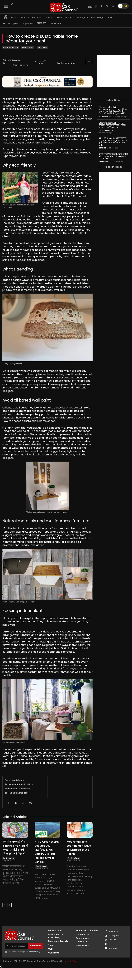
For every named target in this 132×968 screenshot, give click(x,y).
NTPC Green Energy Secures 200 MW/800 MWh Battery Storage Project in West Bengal (47, 852)
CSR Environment (10, 47)
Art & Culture (73, 858)
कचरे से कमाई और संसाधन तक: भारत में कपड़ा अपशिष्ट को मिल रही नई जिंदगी (15, 848)
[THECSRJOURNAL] (64, 7)
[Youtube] (106, 948)
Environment (8, 858)
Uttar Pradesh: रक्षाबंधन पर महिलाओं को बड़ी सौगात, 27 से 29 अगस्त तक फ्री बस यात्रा (113, 125)
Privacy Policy (34, 951)
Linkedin (112, 940)
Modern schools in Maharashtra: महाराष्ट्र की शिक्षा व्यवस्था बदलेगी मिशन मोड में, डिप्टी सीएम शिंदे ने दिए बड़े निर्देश (113, 110)
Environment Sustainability (19, 784)
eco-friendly (18, 780)
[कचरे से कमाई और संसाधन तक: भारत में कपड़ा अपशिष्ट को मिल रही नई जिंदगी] (15, 830)
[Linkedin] (113, 6)
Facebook (113, 931)
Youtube (113, 948)
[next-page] (10, 905)
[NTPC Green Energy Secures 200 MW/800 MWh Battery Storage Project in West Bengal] (47, 830)
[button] (12, 4)
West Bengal (41, 866)
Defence (102, 148)
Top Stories (42, 47)
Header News (27, 47)
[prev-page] (4, 905)
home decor (11, 788)
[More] (89, 62)
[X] (15, 803)
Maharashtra (105, 117)
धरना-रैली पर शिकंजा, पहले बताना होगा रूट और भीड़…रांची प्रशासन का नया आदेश (113, 156)
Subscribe (35, 945)
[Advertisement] (113, 71)
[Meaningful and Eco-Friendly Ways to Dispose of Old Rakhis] (80, 830)
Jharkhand (104, 161)
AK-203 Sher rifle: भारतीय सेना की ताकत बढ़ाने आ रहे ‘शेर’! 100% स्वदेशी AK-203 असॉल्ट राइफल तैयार (113, 141)
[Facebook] (101, 6)
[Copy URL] (23, 803)
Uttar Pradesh (106, 130)
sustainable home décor (17, 792)
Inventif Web (70, 961)
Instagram (114, 935)
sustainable (25, 788)
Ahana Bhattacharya (20, 62)
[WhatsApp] (30, 803)
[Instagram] (107, 6)
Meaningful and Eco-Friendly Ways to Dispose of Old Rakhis (79, 848)
